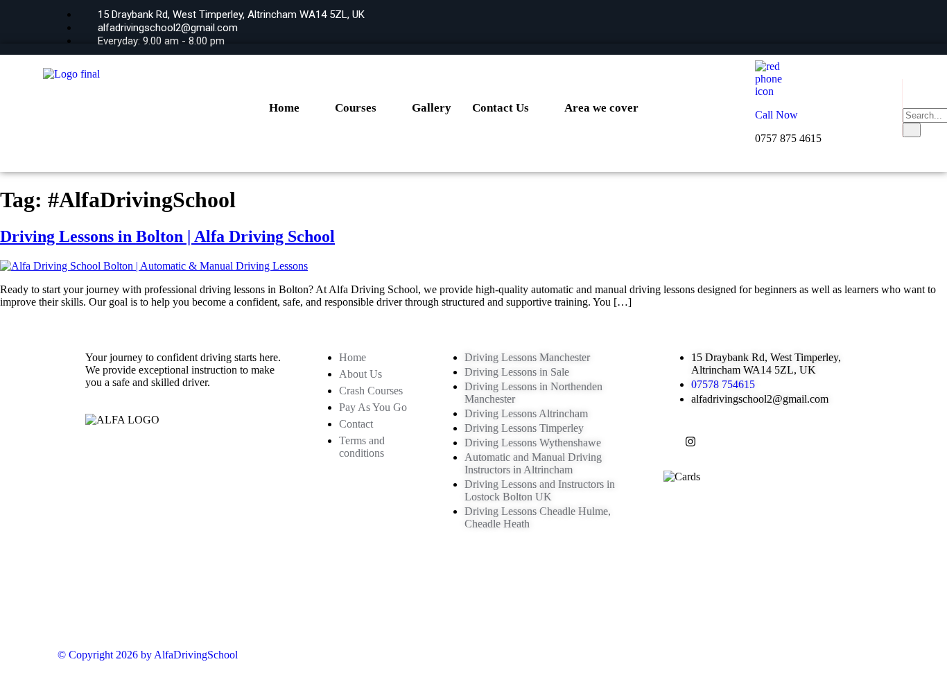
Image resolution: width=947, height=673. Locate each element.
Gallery (431, 107)
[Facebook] (816, 26)
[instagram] (865, 26)
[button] (908, 94)
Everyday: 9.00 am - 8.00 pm (160, 41)
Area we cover (601, 107)
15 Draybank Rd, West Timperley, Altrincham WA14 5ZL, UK (230, 14)
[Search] (912, 130)
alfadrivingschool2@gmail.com (166, 27)
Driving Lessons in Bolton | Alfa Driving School (167, 236)
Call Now (776, 115)
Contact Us (500, 107)
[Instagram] (690, 443)
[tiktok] (840, 26)
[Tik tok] (711, 443)
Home (284, 107)
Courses (355, 107)
